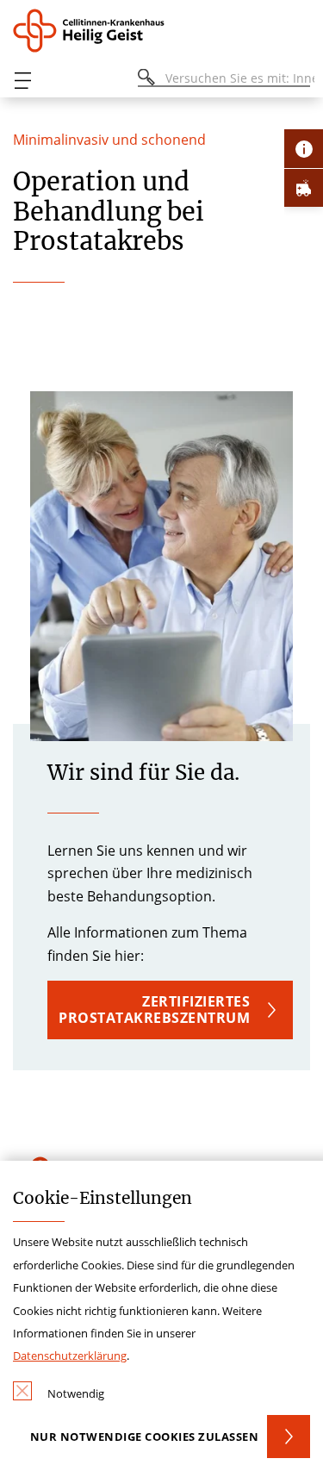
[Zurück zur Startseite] (94, 31)
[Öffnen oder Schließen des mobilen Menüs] (22, 80)
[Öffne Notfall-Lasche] (303, 187)
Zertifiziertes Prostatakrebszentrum (154, 1009)
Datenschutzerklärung (70, 1355)
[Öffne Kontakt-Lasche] (303, 148)
